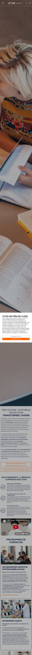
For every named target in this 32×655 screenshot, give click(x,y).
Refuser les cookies (16, 336)
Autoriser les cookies (16, 339)
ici (28, 332)
